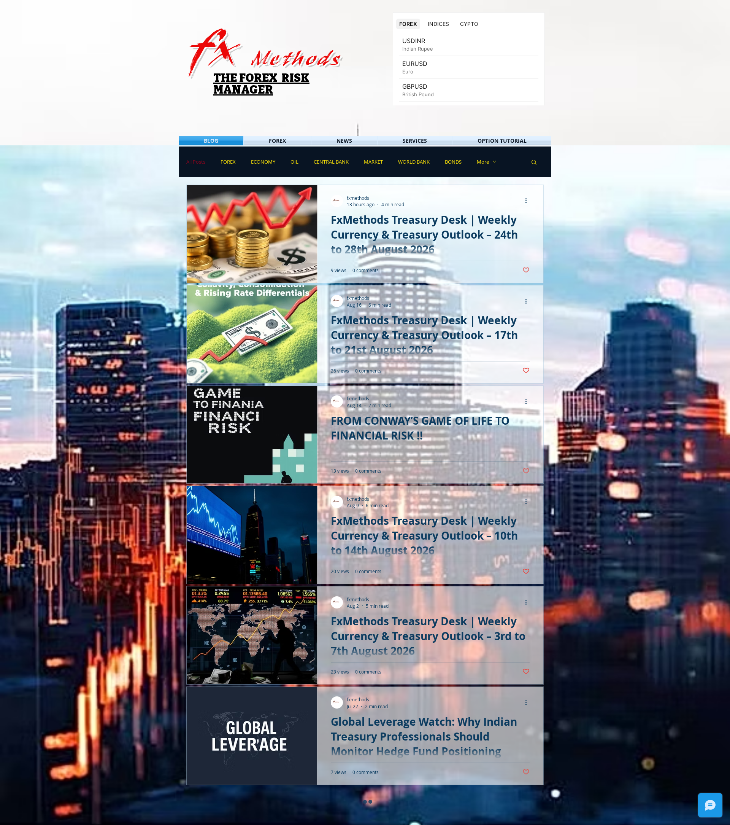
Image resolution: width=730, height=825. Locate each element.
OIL (294, 161)
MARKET (373, 161)
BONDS (453, 161)
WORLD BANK (414, 161)
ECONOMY (263, 161)
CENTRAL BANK (331, 161)
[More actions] (528, 200)
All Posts (195, 161)
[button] (534, 163)
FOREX (228, 161)
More (483, 161)
